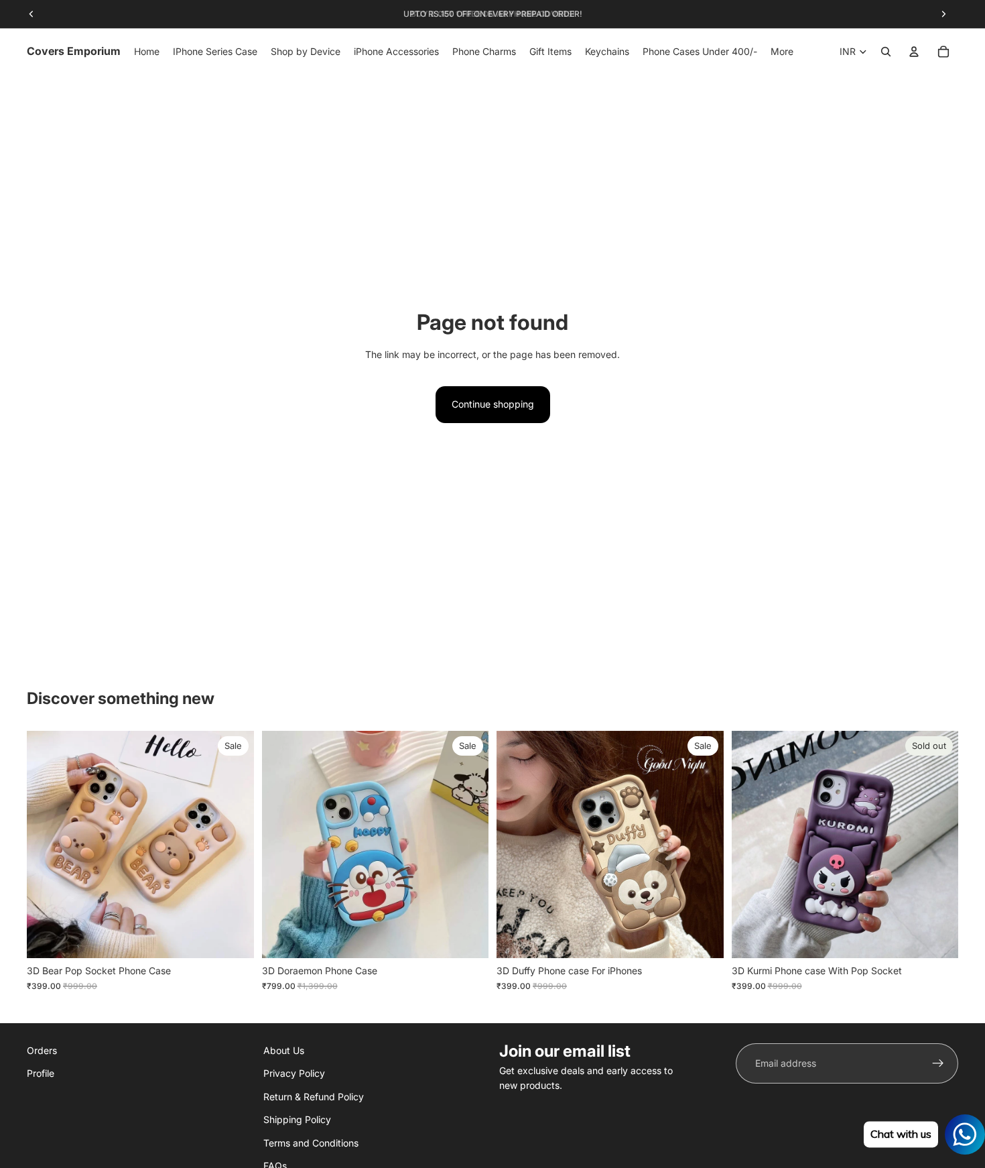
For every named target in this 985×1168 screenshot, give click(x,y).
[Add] (703, 938)
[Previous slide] (47, 845)
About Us (283, 1050)
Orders (42, 1050)
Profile (40, 1073)
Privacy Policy (294, 1073)
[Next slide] (234, 845)
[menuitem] (782, 51)
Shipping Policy (297, 1119)
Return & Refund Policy (313, 1096)
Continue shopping (493, 404)
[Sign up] (938, 1063)
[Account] (914, 51)
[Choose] (233, 938)
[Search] (886, 51)
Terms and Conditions (310, 1143)
